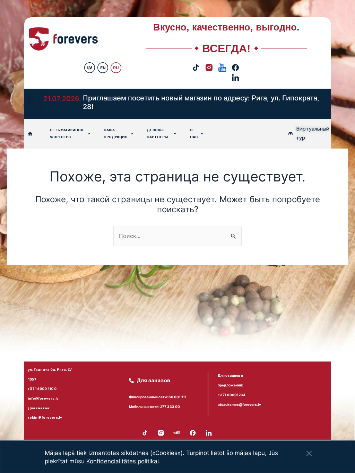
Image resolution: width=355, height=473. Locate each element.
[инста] (209, 62)
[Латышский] (89, 62)
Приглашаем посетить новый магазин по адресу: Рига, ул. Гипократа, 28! (201, 102)
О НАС (194, 133)
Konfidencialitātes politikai (122, 461)
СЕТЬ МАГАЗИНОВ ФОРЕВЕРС (66, 133)
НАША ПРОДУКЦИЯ (115, 133)
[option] (177, 104)
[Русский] (116, 62)
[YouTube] (222, 62)
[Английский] (103, 62)
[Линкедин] (235, 72)
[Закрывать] (309, 453)
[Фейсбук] (235, 62)
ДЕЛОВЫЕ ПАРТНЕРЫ (157, 133)
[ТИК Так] (196, 62)
